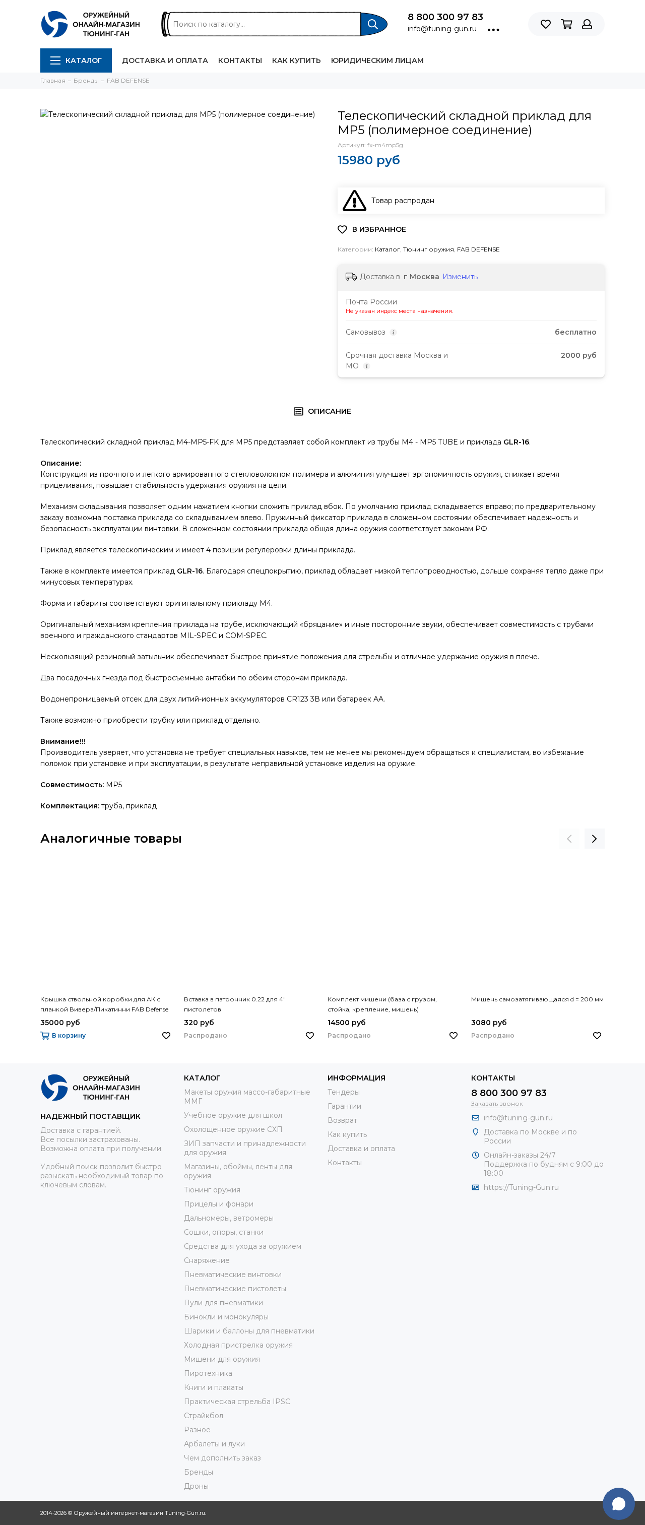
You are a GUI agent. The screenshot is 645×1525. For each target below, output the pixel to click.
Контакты (240, 60)
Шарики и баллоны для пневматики (249, 1331)
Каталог (84, 60)
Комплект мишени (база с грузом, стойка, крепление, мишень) (382, 1004)
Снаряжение (207, 1260)
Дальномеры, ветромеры (229, 1218)
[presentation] (569, 839)
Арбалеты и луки (214, 1443)
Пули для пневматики (223, 1302)
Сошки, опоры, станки (224, 1232)
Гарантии (344, 1106)
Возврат (342, 1120)
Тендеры (344, 1092)
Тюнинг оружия (428, 249)
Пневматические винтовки (233, 1274)
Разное (197, 1429)
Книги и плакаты (213, 1387)
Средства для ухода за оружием (242, 1246)
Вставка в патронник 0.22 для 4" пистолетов (235, 1004)
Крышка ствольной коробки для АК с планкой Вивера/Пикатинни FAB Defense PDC (104, 1004)
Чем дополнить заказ (222, 1458)
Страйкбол (203, 1415)
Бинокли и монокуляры (226, 1316)
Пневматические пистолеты (235, 1288)
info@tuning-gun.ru (442, 28)
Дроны (196, 1486)
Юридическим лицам (377, 60)
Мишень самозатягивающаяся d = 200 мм (537, 999)
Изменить (460, 276)
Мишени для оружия (222, 1359)
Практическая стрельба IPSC (237, 1401)
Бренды (198, 1472)
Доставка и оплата (165, 60)
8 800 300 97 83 (445, 17)
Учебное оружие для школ (233, 1115)
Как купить (296, 60)
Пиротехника (208, 1373)
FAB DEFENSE (478, 249)
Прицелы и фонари (218, 1204)
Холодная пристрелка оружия (238, 1345)
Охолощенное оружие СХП (233, 1129)
